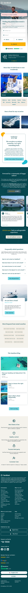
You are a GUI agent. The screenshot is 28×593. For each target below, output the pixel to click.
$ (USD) (13, 576)
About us (3, 490)
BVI (4, 102)
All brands (17, 504)
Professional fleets (5, 497)
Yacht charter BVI (20, 338)
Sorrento (8, 102)
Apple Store (15, 529)
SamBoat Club (4, 499)
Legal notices (4, 580)
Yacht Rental (18, 492)
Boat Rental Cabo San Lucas (10, 338)
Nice (19, 102)
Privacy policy (18, 580)
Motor (7, 39)
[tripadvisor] (5, 566)
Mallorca (4, 100)
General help (18, 513)
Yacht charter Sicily (8, 341)
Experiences (4, 505)
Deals (16, 502)
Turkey (24, 100)
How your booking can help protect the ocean (13, 373)
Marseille (14, 102)
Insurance (3, 494)
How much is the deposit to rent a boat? (13, 270)
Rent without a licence (20, 499)
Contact (17, 516)
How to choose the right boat (15, 384)
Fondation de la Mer (5, 504)
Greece (2, 515)
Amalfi (14, 104)
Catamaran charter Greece (9, 335)
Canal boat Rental (19, 498)
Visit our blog (14, 409)
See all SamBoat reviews (14, 237)
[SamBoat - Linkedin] (8, 549)
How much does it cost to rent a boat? (12, 262)
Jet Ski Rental (18, 497)
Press (2, 502)
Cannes (19, 100)
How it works (18, 515)
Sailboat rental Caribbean (18, 341)
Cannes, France (5, 225)
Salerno (23, 102)
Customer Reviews (5, 501)
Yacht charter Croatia (20, 328)
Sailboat (20, 39)
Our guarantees (4, 492)
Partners (17, 581)
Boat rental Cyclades (9, 331)
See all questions (14, 278)
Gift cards (3, 498)
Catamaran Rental (19, 495)
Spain (2, 516)
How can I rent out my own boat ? (11, 273)
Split (9, 100)
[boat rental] (6, 2)
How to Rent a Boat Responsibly (14, 396)
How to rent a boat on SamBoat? (11, 259)
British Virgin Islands (5, 520)
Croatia (2, 513)
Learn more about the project (14, 159)
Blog (2, 506)
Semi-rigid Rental (19, 491)
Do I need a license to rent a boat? (11, 266)
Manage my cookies (19, 518)
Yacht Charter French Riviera (9, 328)
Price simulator (4, 495)
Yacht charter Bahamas (19, 335)
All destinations (4, 522)
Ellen (4, 376)
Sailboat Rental (18, 494)
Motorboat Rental (19, 490)
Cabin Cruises (18, 501)
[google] (4, 561)
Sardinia (14, 100)
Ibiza (2, 518)
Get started (9, 313)
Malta (2, 519)
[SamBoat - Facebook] (2, 549)
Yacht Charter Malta (18, 331)
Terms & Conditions (5, 581)
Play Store (15, 533)
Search (15, 44)
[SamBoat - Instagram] (5, 549)
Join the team (4, 491)
